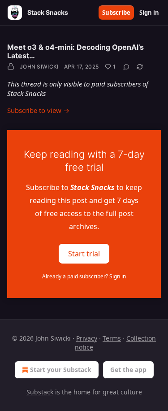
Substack (39, 392)
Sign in (149, 13)
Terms (112, 338)
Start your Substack (60, 369)
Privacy (86, 338)
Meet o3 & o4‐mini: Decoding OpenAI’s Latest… (75, 51)
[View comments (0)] (126, 66)
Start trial (84, 253)
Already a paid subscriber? (84, 276)
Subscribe (116, 13)
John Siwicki (39, 66)
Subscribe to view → (38, 110)
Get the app (128, 369)
